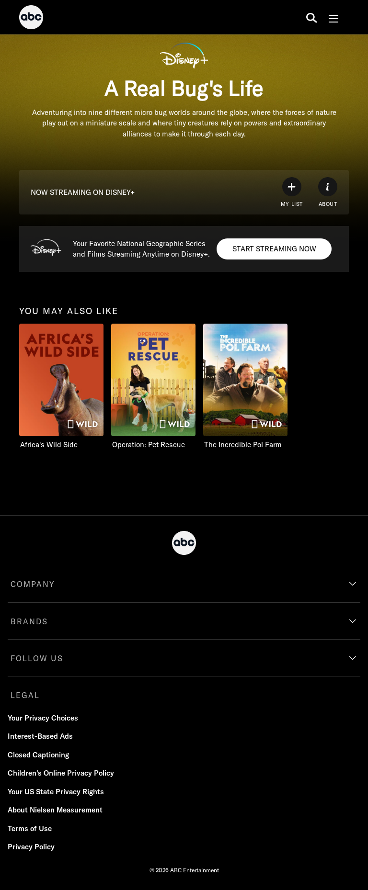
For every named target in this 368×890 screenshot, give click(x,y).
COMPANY (33, 584)
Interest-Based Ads (40, 736)
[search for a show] (311, 17)
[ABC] (31, 18)
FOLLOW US (37, 658)
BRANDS (29, 621)
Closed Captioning (38, 754)
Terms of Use (30, 828)
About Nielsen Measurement (55, 809)
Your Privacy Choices (43, 717)
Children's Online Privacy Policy (61, 772)
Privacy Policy (31, 846)
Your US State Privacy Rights (56, 791)
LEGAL (25, 695)
